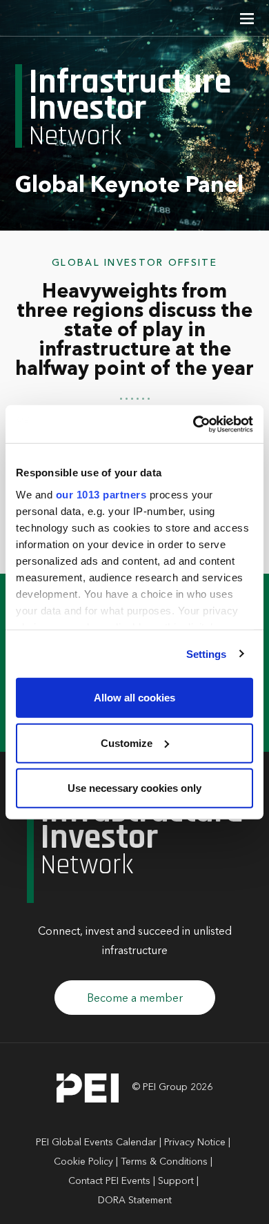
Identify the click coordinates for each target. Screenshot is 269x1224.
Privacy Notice (195, 1142)
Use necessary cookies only (134, 788)
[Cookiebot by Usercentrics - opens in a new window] (193, 424)
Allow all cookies (134, 697)
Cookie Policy (83, 1162)
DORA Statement (135, 1200)
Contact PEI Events (109, 1181)
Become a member (135, 998)
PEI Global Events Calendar (96, 1142)
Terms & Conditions (164, 1162)
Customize (126, 742)
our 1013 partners (101, 494)
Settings (206, 653)
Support (176, 1181)
